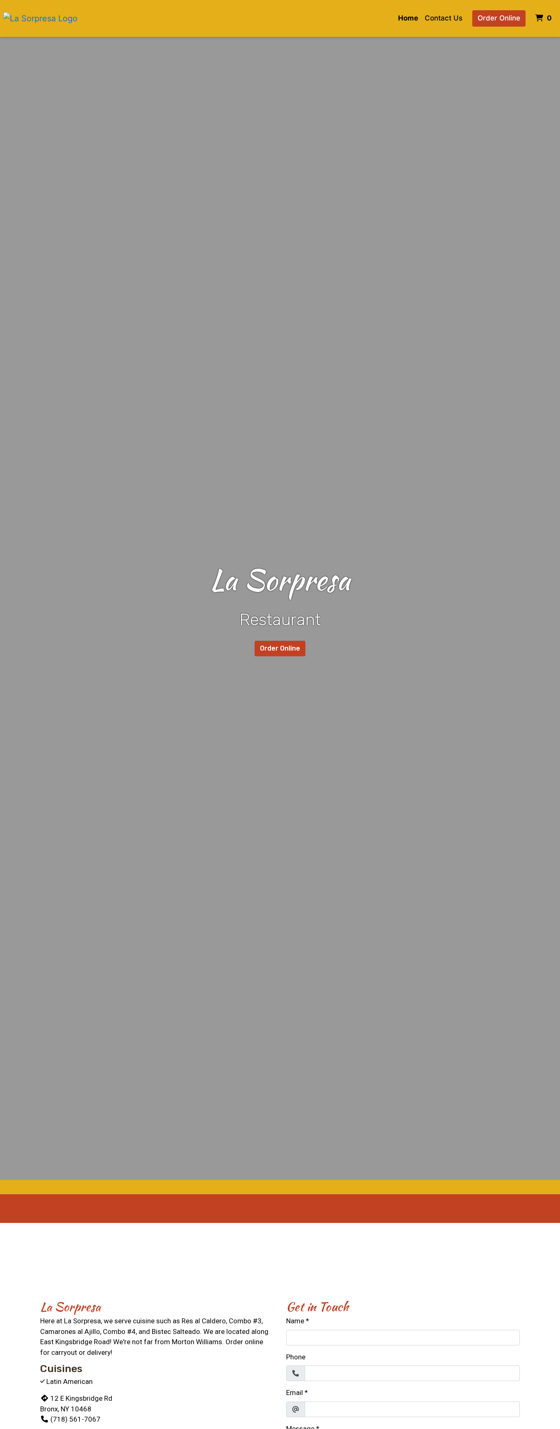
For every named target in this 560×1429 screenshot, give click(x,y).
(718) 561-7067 (75, 1419)
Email (294, 1392)
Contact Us (443, 18)
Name (295, 1321)
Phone (295, 1357)
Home (408, 18)
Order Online (499, 18)
